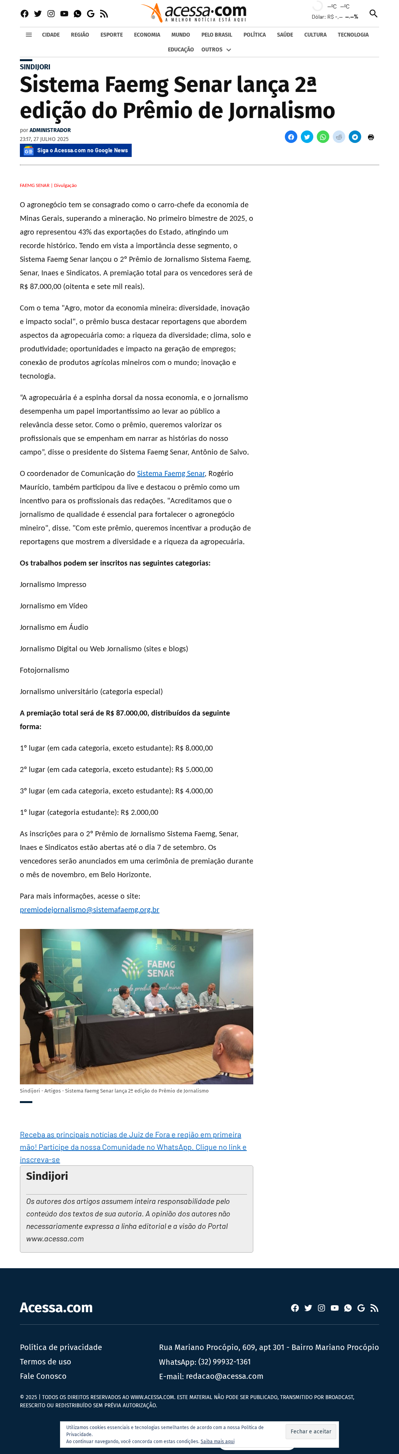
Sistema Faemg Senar (171, 474)
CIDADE (51, 35)
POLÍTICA (255, 35)
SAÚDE (285, 35)
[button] (291, 136)
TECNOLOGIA (353, 35)
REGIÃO (80, 35)
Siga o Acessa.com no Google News (82, 150)
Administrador (50, 130)
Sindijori (35, 67)
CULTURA (315, 35)
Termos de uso (45, 1361)
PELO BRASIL (216, 35)
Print (371, 136)
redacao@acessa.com (224, 1376)
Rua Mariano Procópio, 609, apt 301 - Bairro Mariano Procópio (269, 1347)
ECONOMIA (147, 35)
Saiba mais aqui (218, 1441)
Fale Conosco (43, 1376)
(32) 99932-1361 (224, 1361)
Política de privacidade (61, 1347)
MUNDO (180, 35)
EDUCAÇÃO (181, 49)
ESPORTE (112, 35)
